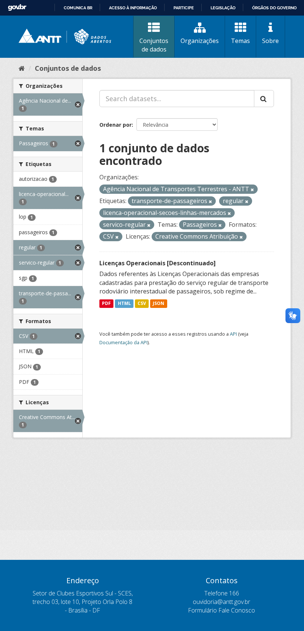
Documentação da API (123, 342)
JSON (158, 303)
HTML (124, 303)
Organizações (200, 41)
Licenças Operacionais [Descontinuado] (157, 263)
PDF (106, 303)
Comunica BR (78, 7)
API (233, 334)
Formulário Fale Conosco (221, 610)
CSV (142, 303)
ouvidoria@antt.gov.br (221, 602)
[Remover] (252, 189)
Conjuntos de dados (153, 45)
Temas (240, 41)
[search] (264, 98)
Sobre (270, 41)
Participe (184, 7)
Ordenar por (115, 124)
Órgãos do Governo (274, 7)
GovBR (17, 7)
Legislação (223, 7)
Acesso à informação (133, 7)
